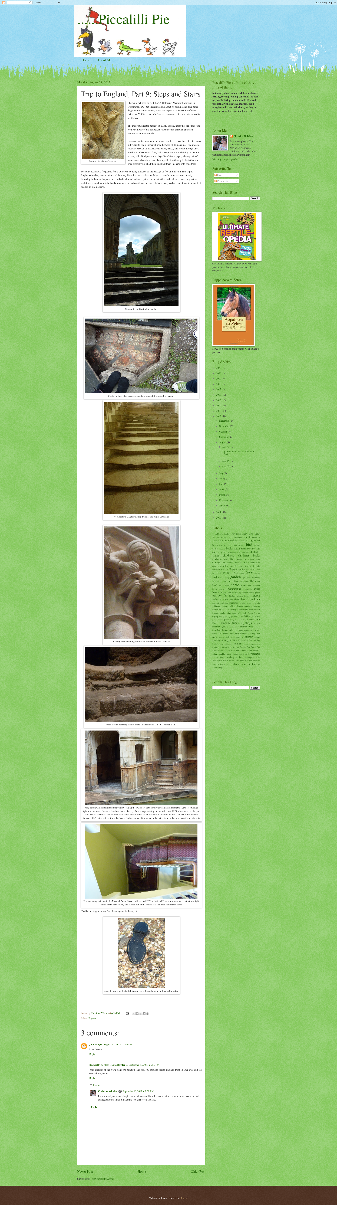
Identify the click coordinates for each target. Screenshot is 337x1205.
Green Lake (233, 580)
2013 (219, 410)
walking (230, 657)
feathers (249, 569)
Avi (232, 540)
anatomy (230, 537)
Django (220, 566)
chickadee (255, 552)
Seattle (225, 633)
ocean (234, 613)
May (221, 484)
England (92, 1018)
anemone (238, 537)
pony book (235, 619)
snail (258, 633)
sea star (256, 630)
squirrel (233, 640)
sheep (231, 633)
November (224, 426)
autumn (224, 540)
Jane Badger (95, 1044)
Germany (256, 577)
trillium (243, 650)
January (223, 505)
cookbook (238, 559)
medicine (224, 602)
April (222, 489)
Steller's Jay (217, 643)
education (216, 569)
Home (85, 60)
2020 (219, 373)
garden (235, 576)
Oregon (257, 613)
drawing (241, 566)
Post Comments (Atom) (102, 1178)
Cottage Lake (218, 562)
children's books (249, 555)
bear (221, 545)
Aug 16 (226, 461)
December (224, 420)
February (224, 500)
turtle (249, 650)
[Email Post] (127, 1013)
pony (226, 619)
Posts (219, 175)
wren (245, 664)
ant (243, 537)
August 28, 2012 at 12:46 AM (117, 1044)
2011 (219, 512)
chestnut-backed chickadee (238, 552)
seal (220, 633)
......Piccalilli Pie (123, 18)
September (224, 436)
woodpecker (231, 664)
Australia (216, 540)
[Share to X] (140, 1013)
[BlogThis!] (137, 1013)
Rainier (215, 623)
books (229, 548)
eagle (257, 566)
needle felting (225, 612)
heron (227, 585)
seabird (215, 633)
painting (226, 616)
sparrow (249, 636)
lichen (225, 599)
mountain (247, 606)
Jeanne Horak (248, 592)
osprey (215, 616)
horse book (246, 585)
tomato (220, 650)
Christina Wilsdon (107, 1091)
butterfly (251, 548)
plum (214, 619)
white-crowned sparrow (250, 660)
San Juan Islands (220, 629)
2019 (219, 378)
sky (249, 633)
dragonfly (233, 566)
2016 (219, 394)
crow (248, 562)
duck (247, 566)
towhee (227, 650)
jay (240, 592)
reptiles (223, 626)
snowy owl (224, 637)
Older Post (198, 1171)
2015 (219, 400)
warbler (239, 657)
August (223, 442)
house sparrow (219, 589)
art (259, 537)
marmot (215, 602)
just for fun (219, 595)
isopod (223, 592)
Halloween (255, 580)
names (240, 609)
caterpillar (221, 552)
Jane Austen (232, 592)
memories (233, 602)
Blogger (183, 1198)
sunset (246, 643)
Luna (257, 599)
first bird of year (230, 572)
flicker (242, 572)
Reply (92, 1054)
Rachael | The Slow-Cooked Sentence (108, 1065)
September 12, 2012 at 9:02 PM (144, 1064)
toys (233, 650)
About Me (104, 60)
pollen (220, 619)
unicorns (256, 650)
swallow (230, 647)
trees (237, 650)
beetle (230, 545)
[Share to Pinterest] (147, 1013)
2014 (219, 405)
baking (249, 540)
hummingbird (234, 588)
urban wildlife (218, 653)
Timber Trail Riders (248, 647)
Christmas (217, 559)
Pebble (247, 616)
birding (257, 545)
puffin (243, 619)
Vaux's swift (244, 654)
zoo (258, 664)
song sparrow (237, 637)
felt (254, 569)
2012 (219, 416)
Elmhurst (225, 569)
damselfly (255, 562)
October (223, 431)
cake (258, 548)
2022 (219, 367)
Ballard (256, 540)
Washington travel (220, 660)
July (221, 473)
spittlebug (216, 640)
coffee (230, 559)
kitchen (232, 595)
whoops (215, 664)
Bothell (237, 548)
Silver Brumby (241, 633)
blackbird (221, 548)
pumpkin (251, 619)
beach (215, 545)
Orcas (250, 613)
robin (250, 626)
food (214, 577)
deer (214, 566)
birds (214, 548)
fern (258, 569)
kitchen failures (243, 595)
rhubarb (243, 626)
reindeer (216, 626)
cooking (247, 559)
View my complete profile (225, 159)
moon (223, 606)
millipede (216, 606)
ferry (214, 572)
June (221, 478)
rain (258, 619)
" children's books (220, 533)
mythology (232, 609)
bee (225, 545)
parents (234, 616)
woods (240, 664)
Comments (222, 181)
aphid (248, 537)
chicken (215, 555)
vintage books (218, 657)
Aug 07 (226, 466)
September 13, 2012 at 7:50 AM (138, 1091)
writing (252, 664)
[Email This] (134, 1013)
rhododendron (233, 626)
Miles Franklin (253, 602)
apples (254, 537)
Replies (96, 1085)
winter (222, 664)
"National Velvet (219, 537)
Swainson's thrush (219, 647)
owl (220, 616)
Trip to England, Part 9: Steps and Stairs (237, 453)
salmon (257, 626)
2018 (219, 384)
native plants (248, 609)
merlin (242, 602)
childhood (228, 555)
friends (221, 577)
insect (257, 588)
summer (238, 643)
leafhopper (217, 599)
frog (227, 577)
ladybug (256, 595)
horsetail (256, 585)
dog (226, 566)
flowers (257, 572)
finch (219, 572)
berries (237, 545)
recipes (257, 623)
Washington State (252, 657)
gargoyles (247, 577)
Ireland (215, 592)
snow (214, 636)
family (241, 569)
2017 (219, 389)
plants (257, 616)
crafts (242, 562)
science (232, 629)
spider (257, 636)
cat (214, 552)
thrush (237, 647)
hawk (215, 585)
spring (225, 640)
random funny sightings (236, 623)
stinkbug (228, 643)
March (222, 494)
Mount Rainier (237, 606)
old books (242, 613)
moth (228, 606)
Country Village (232, 562)
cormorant (255, 559)
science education (244, 630)
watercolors (234, 660)
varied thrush (232, 654)
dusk (252, 566)
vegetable (255, 653)
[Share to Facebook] (144, 1013)
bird (249, 544)
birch (243, 545)
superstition (255, 643)
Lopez (250, 599)
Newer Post (85, 1171)
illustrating (247, 589)
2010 (219, 517)
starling (256, 640)
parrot (240, 616)
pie (252, 616)
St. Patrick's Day (245, 640)
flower (249, 572)
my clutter (223, 609)
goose (224, 581)
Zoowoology (217, 667)
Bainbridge (239, 540)
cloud (225, 559)
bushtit (243, 548)
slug (253, 633)
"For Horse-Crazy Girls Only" (245, 533)
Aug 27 (226, 446)
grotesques (244, 581)
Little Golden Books (238, 599)
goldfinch (216, 581)
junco (257, 592)
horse (235, 584)
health (221, 585)
